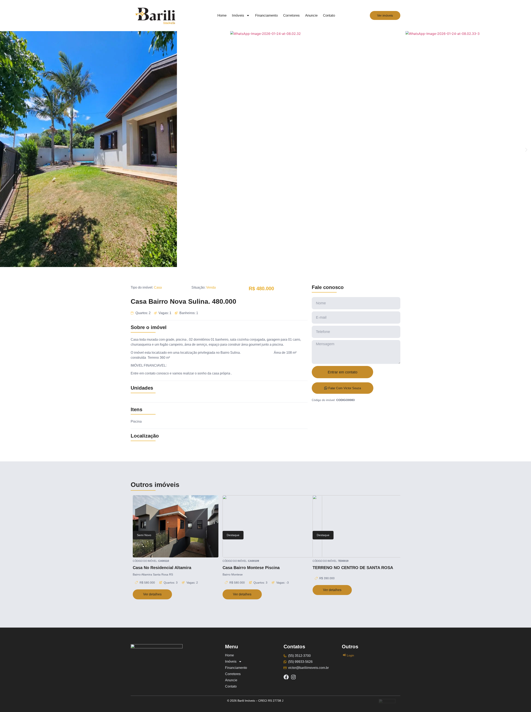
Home (222, 15)
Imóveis (238, 15)
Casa (158, 287)
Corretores (291, 15)
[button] (4, 149)
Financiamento (266, 15)
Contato (329, 15)
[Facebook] (286, 677)
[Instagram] (293, 677)
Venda (211, 287)
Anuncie (311, 15)
